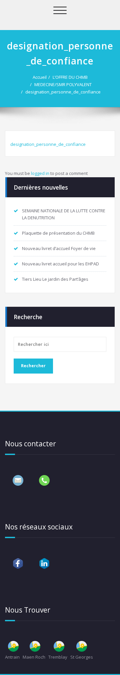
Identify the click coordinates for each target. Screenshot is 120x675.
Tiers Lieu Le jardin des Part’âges (55, 279)
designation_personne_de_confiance (63, 91)
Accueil (40, 77)
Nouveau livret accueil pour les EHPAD (60, 264)
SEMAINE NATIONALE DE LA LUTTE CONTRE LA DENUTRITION (63, 214)
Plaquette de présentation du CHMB (58, 233)
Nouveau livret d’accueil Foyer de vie (59, 248)
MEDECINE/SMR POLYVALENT (63, 84)
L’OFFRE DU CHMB (70, 77)
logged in (40, 173)
